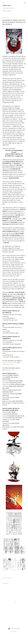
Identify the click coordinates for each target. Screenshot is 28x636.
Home (4, 11)
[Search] (25, 2)
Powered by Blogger (15, 628)
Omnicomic (6, 5)
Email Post (8, 577)
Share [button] (3, 577)
